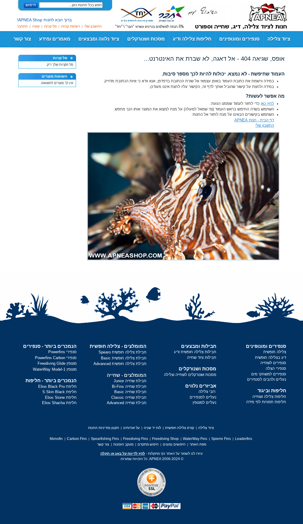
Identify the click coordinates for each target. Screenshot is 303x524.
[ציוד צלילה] (259, 15)
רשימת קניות (70, 26)
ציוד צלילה (278, 38)
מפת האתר (198, 444)
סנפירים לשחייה (273, 363)
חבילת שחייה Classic (128, 397)
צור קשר (22, 38)
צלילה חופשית (274, 352)
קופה (36, 26)
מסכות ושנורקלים (197, 368)
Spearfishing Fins (105, 439)
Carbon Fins (77, 439)
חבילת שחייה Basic (130, 392)
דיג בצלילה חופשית (270, 357)
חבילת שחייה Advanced (126, 403)
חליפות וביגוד (271, 390)
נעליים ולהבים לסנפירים (266, 379)
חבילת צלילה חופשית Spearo (122, 352)
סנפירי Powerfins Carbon (56, 358)
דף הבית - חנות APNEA (254, 120)
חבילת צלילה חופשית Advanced (120, 363)
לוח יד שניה (152, 428)
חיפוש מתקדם (148, 444)
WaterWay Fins (195, 439)
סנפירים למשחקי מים (268, 374)
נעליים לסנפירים (203, 397)
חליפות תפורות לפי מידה (266, 402)
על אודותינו (131, 428)
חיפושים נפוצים (174, 444)
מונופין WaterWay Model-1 (55, 369)
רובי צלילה (207, 391)
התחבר (22, 26)
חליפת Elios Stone (61, 397)
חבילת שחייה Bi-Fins (129, 386)
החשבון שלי (93, 26)
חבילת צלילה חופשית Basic (123, 358)
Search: (106, 5)
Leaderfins (243, 439)
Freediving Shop (165, 439)
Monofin (56, 439)
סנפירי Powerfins (62, 352)
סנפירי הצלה (276, 368)
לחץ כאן (267, 103)
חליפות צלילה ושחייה (269, 396)
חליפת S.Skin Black (59, 392)
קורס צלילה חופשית (179, 428)
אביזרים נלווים (200, 385)
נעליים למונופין (204, 402)
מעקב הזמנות (123, 444)
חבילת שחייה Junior (130, 381)
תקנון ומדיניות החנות (103, 428)
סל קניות (50, 26)
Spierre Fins (221, 439)
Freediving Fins (135, 439)
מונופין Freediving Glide (57, 363)
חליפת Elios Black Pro (57, 386)
